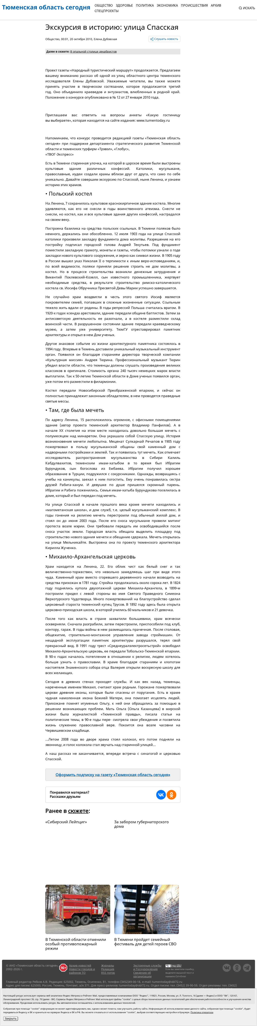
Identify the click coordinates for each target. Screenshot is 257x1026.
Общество (104, 5)
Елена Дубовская (105, 39)
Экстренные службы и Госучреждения (147, 967)
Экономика (167, 5)
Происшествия (194, 5)
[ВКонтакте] (161, 795)
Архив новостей (80, 965)
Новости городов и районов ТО (82, 971)
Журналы (107, 965)
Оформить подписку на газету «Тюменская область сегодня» (113, 774)
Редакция (107, 969)
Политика (145, 5)
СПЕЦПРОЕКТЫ (107, 11)
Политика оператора (202, 1012)
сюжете (78, 810)
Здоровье (124, 5)
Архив (216, 5)
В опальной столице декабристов (93, 51)
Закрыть (10, 1018)
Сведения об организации (142, 974)
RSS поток (108, 973)
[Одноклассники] (171, 795)
